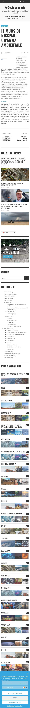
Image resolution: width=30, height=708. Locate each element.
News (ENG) (7, 298)
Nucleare (10, 338)
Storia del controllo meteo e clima (17, 304)
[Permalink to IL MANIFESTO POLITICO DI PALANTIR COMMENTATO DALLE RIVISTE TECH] (25, 605)
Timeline (6, 302)
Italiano (6, 232)
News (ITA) (5, 26)
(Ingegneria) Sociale (13, 326)
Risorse (10, 322)
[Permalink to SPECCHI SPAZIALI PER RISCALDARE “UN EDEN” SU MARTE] (18, 643)
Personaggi (11, 314)
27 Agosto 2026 (5, 187)
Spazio (9, 340)
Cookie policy (10, 706)
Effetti (5, 343)
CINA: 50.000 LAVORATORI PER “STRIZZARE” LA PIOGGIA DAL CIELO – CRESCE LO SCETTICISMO (14, 206)
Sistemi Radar (11, 330)
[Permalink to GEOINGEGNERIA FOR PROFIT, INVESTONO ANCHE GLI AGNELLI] (25, 556)
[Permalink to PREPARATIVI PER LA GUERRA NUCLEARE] (8, 618)
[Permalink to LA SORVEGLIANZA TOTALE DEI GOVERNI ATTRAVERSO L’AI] (18, 605)
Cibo (9, 318)
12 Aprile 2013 (7, 52)
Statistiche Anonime (15, 693)
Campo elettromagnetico (11, 353)
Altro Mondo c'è (8, 355)
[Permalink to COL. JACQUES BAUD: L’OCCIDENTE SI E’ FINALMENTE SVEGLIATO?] (18, 481)
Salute (9, 349)
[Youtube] (23, 1)
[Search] (3, 1)
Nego (15, 698)
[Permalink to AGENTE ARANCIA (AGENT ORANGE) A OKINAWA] (8, 531)
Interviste (6, 300)
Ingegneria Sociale (9, 294)
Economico (11, 324)
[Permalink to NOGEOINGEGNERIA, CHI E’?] (8, 481)
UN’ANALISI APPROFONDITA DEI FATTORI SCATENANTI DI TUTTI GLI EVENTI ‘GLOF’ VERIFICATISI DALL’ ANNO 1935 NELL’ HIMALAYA (13, 161)
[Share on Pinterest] (27, 52)
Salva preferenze (15, 702)
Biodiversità (11, 345)
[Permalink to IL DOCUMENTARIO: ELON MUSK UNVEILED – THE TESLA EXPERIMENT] (25, 667)
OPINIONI (7, 292)
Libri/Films (7, 351)
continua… (4, 101)
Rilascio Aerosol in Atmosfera (15, 332)
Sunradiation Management (15, 334)
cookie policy (18, 706)
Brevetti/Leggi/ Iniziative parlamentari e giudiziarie (11, 426)
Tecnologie (7, 328)
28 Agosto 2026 (5, 166)
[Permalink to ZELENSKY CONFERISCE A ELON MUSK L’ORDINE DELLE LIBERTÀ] (15, 195)
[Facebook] (20, 1)
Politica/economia (12, 347)
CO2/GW (10, 336)
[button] (27, 673)
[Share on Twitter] (25, 52)
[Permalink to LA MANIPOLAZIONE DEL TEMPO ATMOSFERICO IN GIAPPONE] (25, 381)
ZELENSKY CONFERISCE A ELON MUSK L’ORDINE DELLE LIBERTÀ (12, 184)
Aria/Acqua (10, 320)
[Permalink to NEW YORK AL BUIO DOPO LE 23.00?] (18, 556)
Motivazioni (7, 316)
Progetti (10, 311)
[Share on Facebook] (22, 52)
